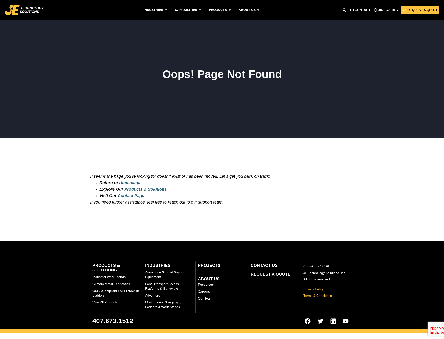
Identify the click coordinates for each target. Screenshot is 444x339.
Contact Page (131, 195)
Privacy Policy (313, 289)
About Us (209, 278)
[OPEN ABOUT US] (258, 9)
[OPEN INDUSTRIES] (165, 9)
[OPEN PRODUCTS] (229, 9)
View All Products (104, 302)
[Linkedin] (333, 321)
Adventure (152, 295)
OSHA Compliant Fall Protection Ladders (115, 293)
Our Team (205, 298)
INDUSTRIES (157, 265)
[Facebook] (307, 321)
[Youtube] (346, 321)
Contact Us (264, 265)
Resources (206, 284)
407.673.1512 (112, 320)
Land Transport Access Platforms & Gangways (162, 286)
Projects (209, 265)
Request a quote (270, 274)
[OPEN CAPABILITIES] (199, 9)
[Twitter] (320, 321)
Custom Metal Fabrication (111, 284)
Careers (204, 291)
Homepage (129, 182)
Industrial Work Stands (109, 277)
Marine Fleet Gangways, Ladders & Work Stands (163, 304)
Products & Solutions (145, 189)
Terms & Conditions (317, 295)
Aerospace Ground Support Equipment (165, 274)
